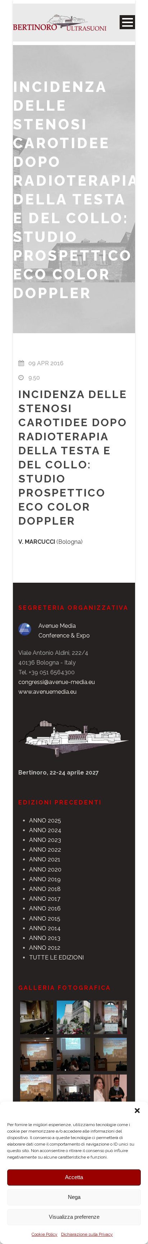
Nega (74, 1197)
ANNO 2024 (45, 830)
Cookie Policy (44, 1234)
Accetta (74, 1177)
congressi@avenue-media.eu (56, 682)
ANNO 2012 (44, 947)
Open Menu (127, 22)
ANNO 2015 (44, 918)
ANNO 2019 (45, 879)
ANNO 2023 (45, 840)
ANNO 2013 (44, 938)
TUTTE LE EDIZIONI (56, 957)
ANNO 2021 (44, 859)
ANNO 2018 (45, 889)
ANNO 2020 (45, 869)
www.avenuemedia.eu (47, 691)
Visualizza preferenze (74, 1217)
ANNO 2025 (45, 820)
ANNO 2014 (45, 928)
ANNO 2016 (45, 908)
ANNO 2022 (45, 849)
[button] (137, 1110)
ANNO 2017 (44, 898)
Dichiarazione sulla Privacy (87, 1234)
